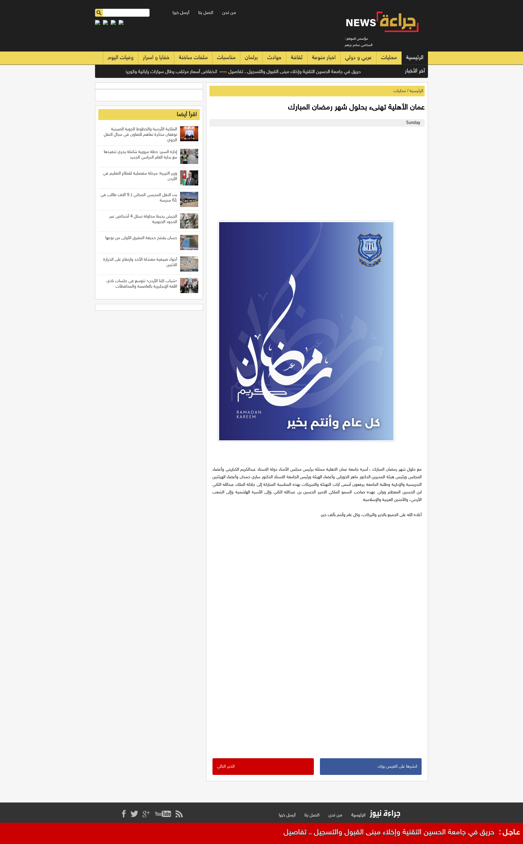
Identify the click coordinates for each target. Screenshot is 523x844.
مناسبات (226, 58)
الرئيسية (414, 58)
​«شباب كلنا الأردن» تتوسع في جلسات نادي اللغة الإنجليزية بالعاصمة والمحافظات (142, 284)
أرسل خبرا (181, 12)
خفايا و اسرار (156, 58)
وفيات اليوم (120, 58)
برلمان (251, 58)
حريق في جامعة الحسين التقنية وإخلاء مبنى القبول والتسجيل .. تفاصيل (308, 72)
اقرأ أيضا (187, 114)
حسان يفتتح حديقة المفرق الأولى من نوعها (141, 238)
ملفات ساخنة (193, 58)
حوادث (274, 58)
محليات (389, 58)
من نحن (229, 12)
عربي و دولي (358, 58)
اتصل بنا (205, 12)
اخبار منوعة (324, 58)
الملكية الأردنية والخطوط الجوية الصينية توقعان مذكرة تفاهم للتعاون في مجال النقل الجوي (140, 135)
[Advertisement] (315, 172)
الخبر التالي (226, 766)
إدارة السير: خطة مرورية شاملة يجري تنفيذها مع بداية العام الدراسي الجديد (140, 154)
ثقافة (297, 58)
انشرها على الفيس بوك (397, 766)
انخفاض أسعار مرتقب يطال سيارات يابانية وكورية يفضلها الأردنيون (168, 72)
